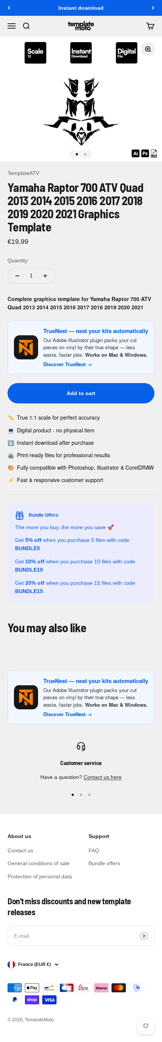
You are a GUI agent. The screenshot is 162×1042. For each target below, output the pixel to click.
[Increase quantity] (45, 275)
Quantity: (18, 260)
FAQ (94, 850)
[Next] (153, 8)
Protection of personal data (40, 876)
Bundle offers (104, 863)
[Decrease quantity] (17, 275)
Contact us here (103, 777)
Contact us (20, 850)
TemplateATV (23, 173)
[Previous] (9, 8)
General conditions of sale (39, 863)
